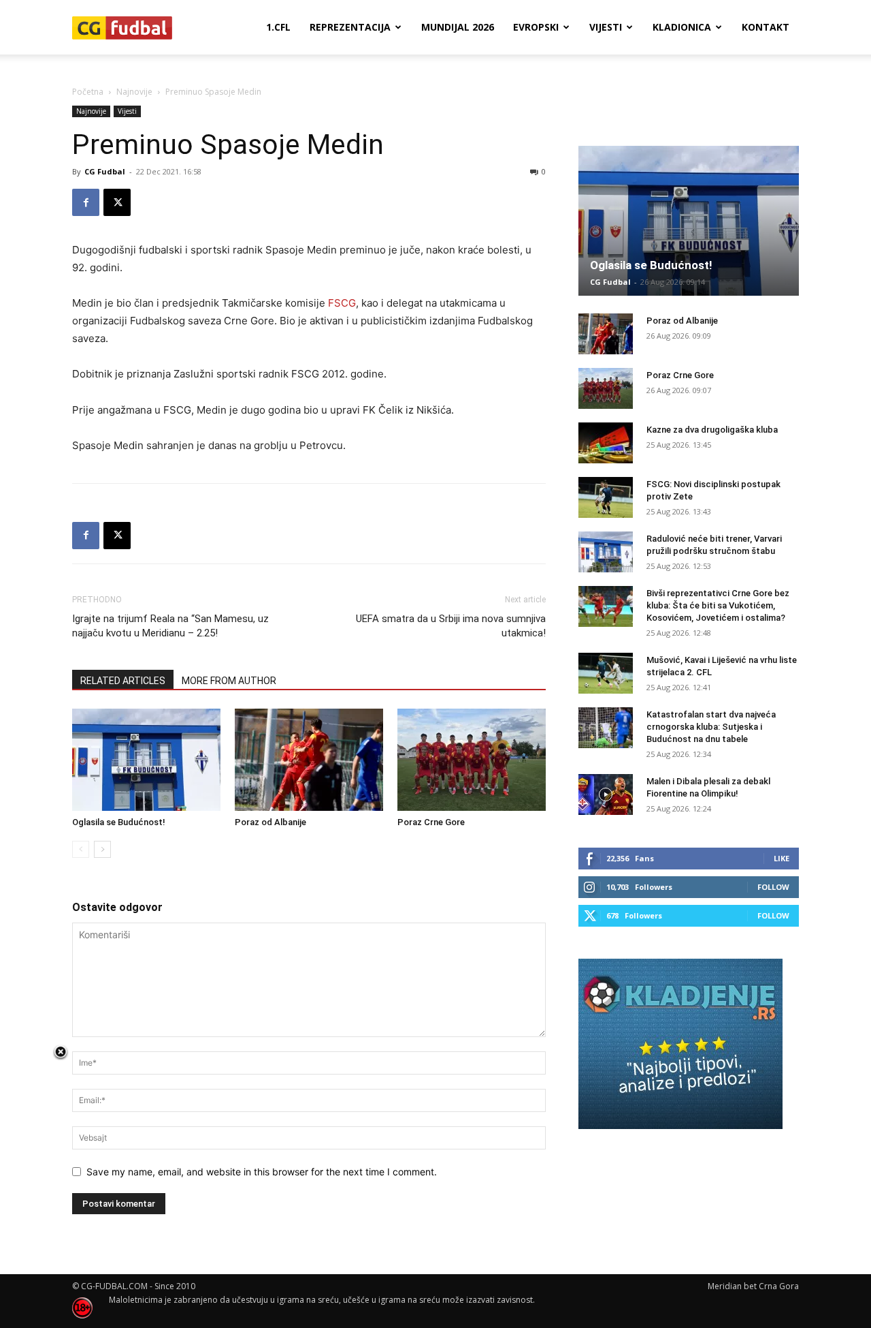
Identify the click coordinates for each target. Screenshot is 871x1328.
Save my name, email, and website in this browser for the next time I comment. (261, 1171)
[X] (117, 202)
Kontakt (765, 26)
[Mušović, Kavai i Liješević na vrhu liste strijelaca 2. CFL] (605, 673)
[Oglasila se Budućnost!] (146, 760)
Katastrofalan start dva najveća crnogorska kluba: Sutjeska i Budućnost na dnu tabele (711, 726)
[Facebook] (85, 202)
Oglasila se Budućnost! (118, 822)
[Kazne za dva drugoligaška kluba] (605, 442)
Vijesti (605, 26)
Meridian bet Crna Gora (753, 1286)
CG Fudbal (104, 171)
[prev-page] (80, 849)
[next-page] (102, 849)
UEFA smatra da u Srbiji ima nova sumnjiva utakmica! (451, 626)
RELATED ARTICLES (122, 680)
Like (781, 858)
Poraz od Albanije (270, 822)
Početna (87, 91)
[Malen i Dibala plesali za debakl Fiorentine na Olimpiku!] (605, 794)
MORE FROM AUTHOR (229, 680)
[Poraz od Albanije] (309, 760)
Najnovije (134, 91)
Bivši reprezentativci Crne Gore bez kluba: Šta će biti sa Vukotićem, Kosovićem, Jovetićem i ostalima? (717, 605)
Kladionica (682, 26)
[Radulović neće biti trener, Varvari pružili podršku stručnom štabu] (605, 551)
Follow (773, 887)
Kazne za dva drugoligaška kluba (712, 429)
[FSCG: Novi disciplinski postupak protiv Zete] (605, 497)
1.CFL (278, 26)
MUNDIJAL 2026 (457, 26)
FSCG (342, 302)
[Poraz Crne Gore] (471, 760)
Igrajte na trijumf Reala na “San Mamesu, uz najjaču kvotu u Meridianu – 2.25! (170, 626)
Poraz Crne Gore (431, 822)
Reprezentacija (350, 26)
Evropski (536, 26)
